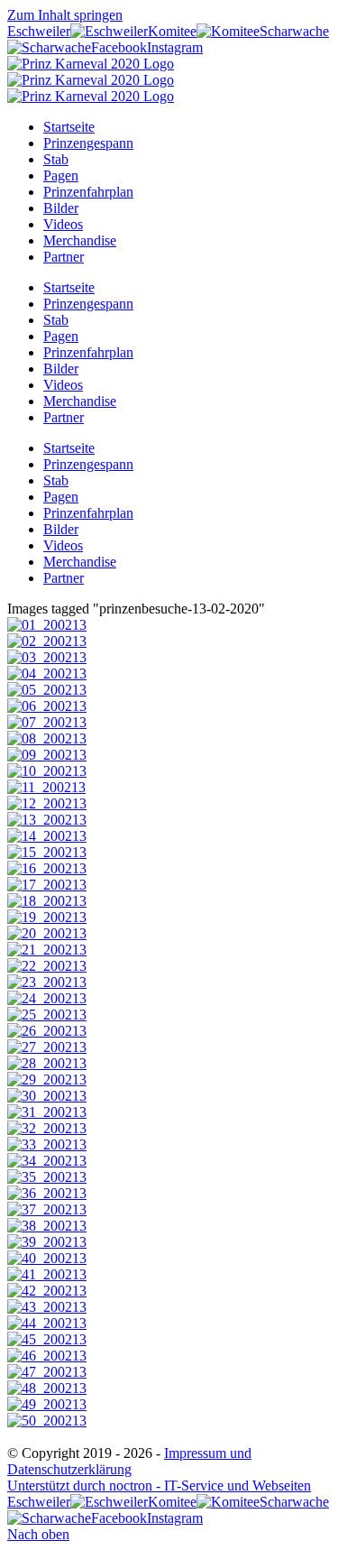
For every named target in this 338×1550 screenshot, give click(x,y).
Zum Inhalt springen (65, 15)
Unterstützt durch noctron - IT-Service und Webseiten (159, 1485)
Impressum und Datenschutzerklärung (129, 1461)
